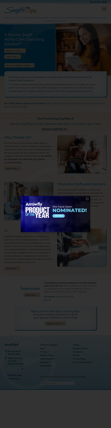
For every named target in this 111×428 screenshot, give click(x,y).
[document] (55, 214)
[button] (87, 199)
